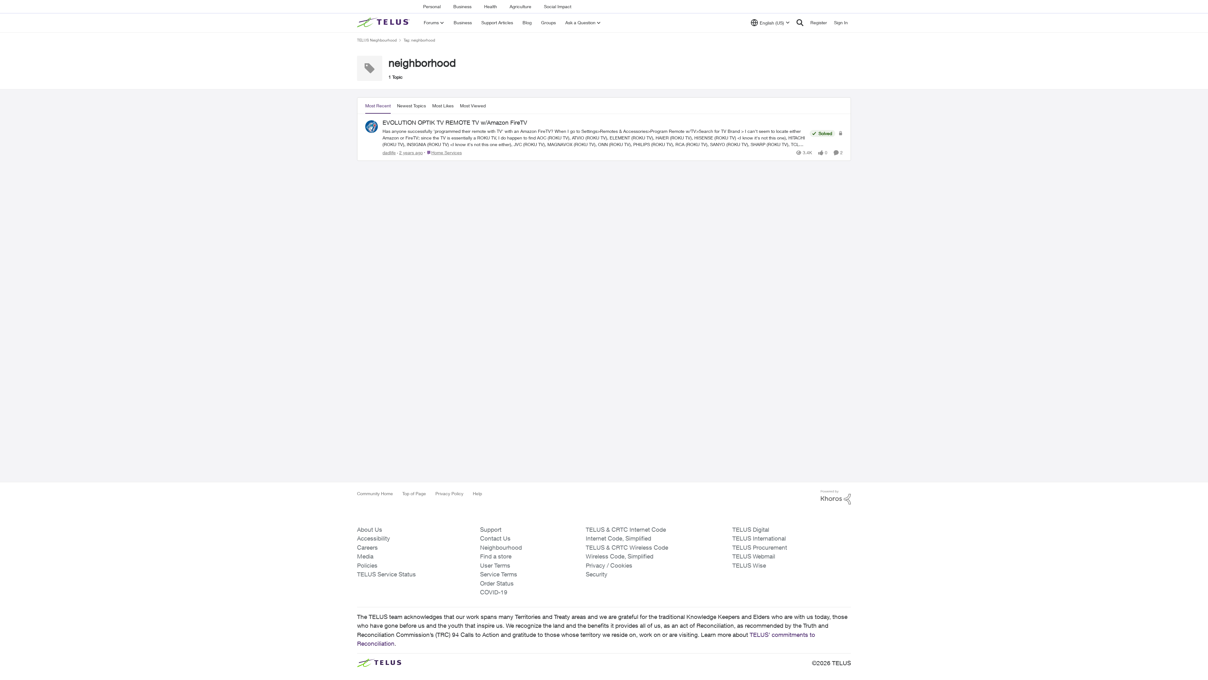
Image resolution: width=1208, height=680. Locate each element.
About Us (369, 529)
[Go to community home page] (384, 23)
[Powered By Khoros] (836, 497)
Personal (432, 6)
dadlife (389, 152)
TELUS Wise (749, 565)
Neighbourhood (501, 547)
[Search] (800, 22)
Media (365, 556)
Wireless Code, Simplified (619, 556)
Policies (367, 565)
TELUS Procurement (759, 547)
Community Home (375, 493)
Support (490, 529)
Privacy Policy (449, 493)
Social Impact (557, 6)
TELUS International (759, 538)
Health (490, 6)
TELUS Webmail (753, 556)
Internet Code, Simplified (618, 538)
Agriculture (520, 6)
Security (596, 574)
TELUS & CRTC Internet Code (626, 529)
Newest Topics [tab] (411, 105)
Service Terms (498, 574)
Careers (367, 547)
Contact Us (495, 538)
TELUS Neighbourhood (377, 40)
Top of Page (414, 493)
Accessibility (373, 538)
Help (477, 493)
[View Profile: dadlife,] (371, 126)
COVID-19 (493, 592)
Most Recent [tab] (378, 105)
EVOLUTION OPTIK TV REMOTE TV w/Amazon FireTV (455, 122)
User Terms (495, 565)
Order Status (497, 583)
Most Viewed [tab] (473, 105)
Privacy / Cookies (609, 565)
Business (462, 6)
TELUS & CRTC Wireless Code (627, 547)
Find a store (496, 556)
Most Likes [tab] (443, 105)
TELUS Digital (750, 529)
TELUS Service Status (386, 574)
